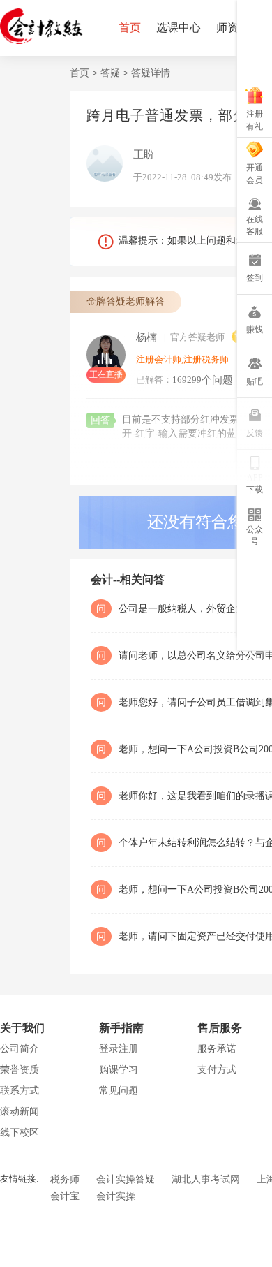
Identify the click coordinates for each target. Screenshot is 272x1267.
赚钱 (254, 330)
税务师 (65, 1179)
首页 (130, 28)
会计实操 (115, 1196)
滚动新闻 (19, 1111)
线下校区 (19, 1132)
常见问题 (118, 1090)
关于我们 (22, 1028)
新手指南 (121, 1028)
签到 (254, 278)
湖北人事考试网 (206, 1179)
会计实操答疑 (125, 1179)
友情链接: (19, 1178)
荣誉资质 (19, 1069)
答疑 (110, 73)
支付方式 (216, 1069)
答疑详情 (150, 73)
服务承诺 (216, 1048)
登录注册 (118, 1048)
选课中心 (178, 28)
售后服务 (219, 1028)
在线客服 (254, 225)
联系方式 (19, 1090)
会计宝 (65, 1196)
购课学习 (118, 1069)
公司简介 (19, 1048)
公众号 (254, 535)
